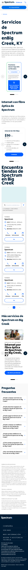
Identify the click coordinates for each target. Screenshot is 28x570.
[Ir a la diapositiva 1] (12, 94)
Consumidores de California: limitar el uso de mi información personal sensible (12, 552)
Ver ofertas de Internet (14, 373)
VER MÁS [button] (7, 530)
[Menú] (3, 2)
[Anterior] (3, 76)
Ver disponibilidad (14, 7)
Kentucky (5, 14)
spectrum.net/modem (6, 481)
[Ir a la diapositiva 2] (15, 94)
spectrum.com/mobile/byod (14, 495)
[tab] (14, 526)
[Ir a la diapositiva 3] (16, 94)
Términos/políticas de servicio (8, 554)
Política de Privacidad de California (9, 546)
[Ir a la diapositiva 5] (18, 161)
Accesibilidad (4, 544)
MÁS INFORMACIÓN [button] (12, 534)
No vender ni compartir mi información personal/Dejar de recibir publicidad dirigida (11, 548)
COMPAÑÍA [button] (8, 526)
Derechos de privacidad (7, 543)
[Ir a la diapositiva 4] (17, 94)
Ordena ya (19, 2)
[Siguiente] (25, 76)
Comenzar (14, 154)
